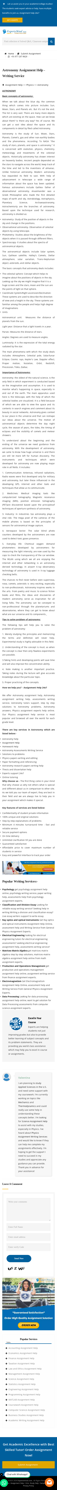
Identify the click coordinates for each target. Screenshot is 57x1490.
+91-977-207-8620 (18, 56)
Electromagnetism (12, 981)
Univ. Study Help (32, 1483)
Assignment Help (14, 84)
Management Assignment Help (24, 1373)
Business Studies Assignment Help (26, 1415)
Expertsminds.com (25, 1480)
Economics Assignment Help (23, 1353)
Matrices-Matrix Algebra (15, 950)
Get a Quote (12, 20)
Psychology (8, 889)
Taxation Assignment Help (22, 1363)
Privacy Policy (28, 1486)
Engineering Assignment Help (24, 1389)
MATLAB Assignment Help (22, 1399)
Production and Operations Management (24, 966)
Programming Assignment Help (24, 1394)
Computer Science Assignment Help (27, 1410)
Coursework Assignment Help (23, 1404)
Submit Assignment (31, 53)
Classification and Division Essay (19, 904)
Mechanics (23, 1102)
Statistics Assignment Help (22, 1384)
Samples (43, 1483)
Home (11, 53)
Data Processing (11, 996)
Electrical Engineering (13, 935)
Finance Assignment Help (21, 1358)
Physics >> (31, 84)
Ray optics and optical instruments (21, 919)
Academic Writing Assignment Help (26, 1420)
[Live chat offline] (49, 1482)
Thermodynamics (27, 1106)
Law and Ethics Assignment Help (25, 1368)
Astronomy (42, 84)
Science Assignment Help (34, 1121)
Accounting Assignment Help (23, 1348)
